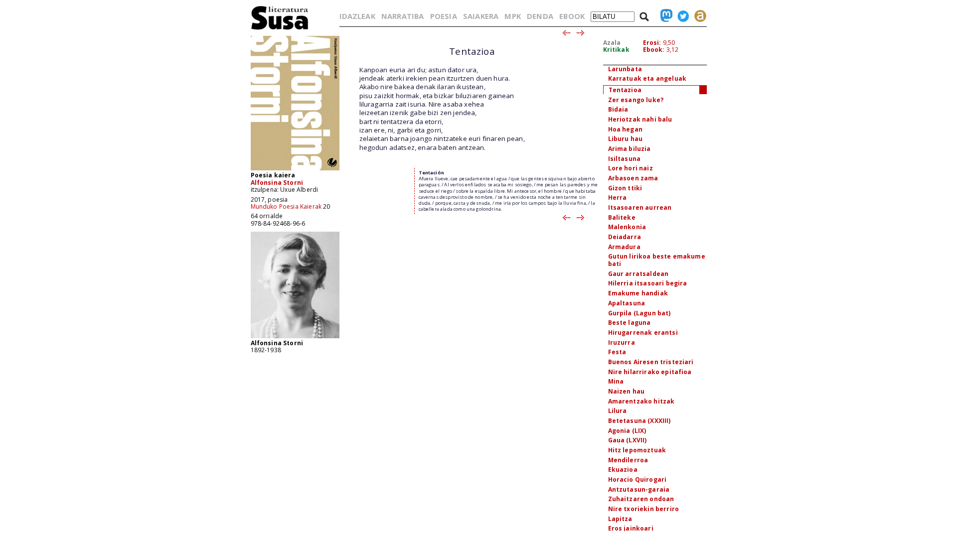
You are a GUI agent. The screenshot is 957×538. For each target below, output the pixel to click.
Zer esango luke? (636, 100)
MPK (512, 16)
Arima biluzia (629, 148)
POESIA (443, 16)
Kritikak (616, 49)
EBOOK (572, 16)
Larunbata (625, 69)
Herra (617, 197)
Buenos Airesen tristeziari (651, 362)
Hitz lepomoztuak (637, 450)
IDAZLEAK (357, 16)
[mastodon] (663, 16)
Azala (612, 42)
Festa (617, 352)
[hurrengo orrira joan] (581, 33)
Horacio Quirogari (637, 479)
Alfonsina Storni (277, 182)
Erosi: (652, 42)
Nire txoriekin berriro (643, 509)
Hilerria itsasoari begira (647, 283)
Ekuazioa (623, 469)
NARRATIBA (402, 16)
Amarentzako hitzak (641, 401)
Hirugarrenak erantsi (643, 332)
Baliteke (622, 217)
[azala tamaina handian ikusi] (295, 169)
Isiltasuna (624, 158)
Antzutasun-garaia (639, 489)
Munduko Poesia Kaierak (286, 206)
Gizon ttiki (625, 188)
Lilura (617, 410)
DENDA (540, 16)
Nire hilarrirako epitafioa (650, 372)
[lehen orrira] (280, 29)
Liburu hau (625, 138)
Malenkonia (627, 227)
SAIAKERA (480, 16)
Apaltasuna (626, 303)
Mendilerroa (628, 460)
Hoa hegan (625, 129)
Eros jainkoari (630, 528)
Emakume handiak (638, 293)
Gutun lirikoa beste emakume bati (656, 260)
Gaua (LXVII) (627, 440)
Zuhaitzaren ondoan (641, 499)
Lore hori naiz (630, 168)
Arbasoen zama (633, 178)
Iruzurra (621, 342)
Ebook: (654, 49)
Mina (616, 381)
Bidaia (618, 109)
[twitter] (680, 16)
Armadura (624, 247)
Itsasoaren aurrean (640, 207)
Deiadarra (624, 237)
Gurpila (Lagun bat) (639, 313)
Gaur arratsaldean (638, 273)
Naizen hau (626, 391)
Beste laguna (629, 322)
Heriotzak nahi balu (640, 119)
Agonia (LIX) (627, 430)
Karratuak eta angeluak (647, 78)
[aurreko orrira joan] (566, 33)
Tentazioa (625, 90)
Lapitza (620, 519)
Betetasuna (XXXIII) (639, 420)
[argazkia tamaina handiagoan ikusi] (295, 337)
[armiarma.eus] (697, 16)
